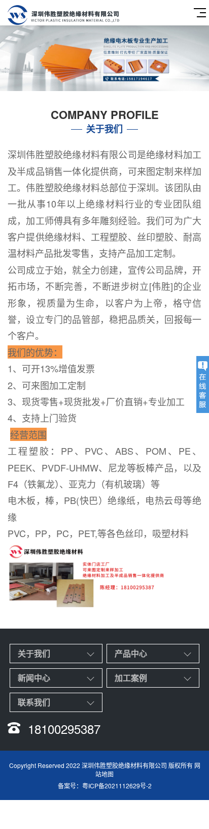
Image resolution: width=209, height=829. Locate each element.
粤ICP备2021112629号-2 (117, 785)
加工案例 (131, 678)
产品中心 (131, 653)
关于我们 (34, 653)
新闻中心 (34, 678)
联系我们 (34, 702)
